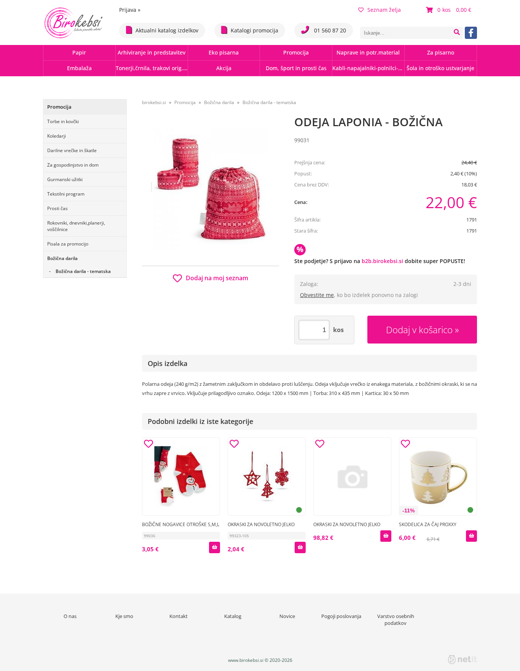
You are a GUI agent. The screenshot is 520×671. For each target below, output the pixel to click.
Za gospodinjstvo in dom (73, 165)
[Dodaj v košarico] (214, 547)
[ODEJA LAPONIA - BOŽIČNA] (210, 189)
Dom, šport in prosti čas (296, 68)
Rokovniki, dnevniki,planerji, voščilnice (76, 226)
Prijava (129, 9)
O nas (70, 616)
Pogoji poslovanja (341, 616)
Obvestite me (317, 295)
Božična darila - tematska (83, 271)
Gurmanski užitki (65, 179)
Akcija (223, 68)
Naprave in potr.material (368, 52)
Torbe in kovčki (63, 121)
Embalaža (79, 68)
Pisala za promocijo (67, 244)
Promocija (296, 52)
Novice (287, 616)
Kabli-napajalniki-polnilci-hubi (368, 68)
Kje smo (124, 616)
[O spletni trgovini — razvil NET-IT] (462, 659)
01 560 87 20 (329, 30)
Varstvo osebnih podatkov (395, 619)
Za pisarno (440, 52)
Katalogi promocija (254, 30)
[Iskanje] (457, 33)
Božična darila (62, 258)
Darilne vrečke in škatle (72, 150)
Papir (79, 52)
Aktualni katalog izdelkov (167, 30)
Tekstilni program (66, 194)
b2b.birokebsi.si (382, 261)
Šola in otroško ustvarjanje (440, 68)
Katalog (232, 616)
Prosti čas (57, 208)
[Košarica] (449, 10)
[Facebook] (471, 33)
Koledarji (56, 136)
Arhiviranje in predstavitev (151, 52)
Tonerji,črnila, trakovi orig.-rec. (152, 68)
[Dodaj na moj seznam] (148, 445)
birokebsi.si (154, 102)
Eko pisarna (224, 52)
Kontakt (178, 616)
